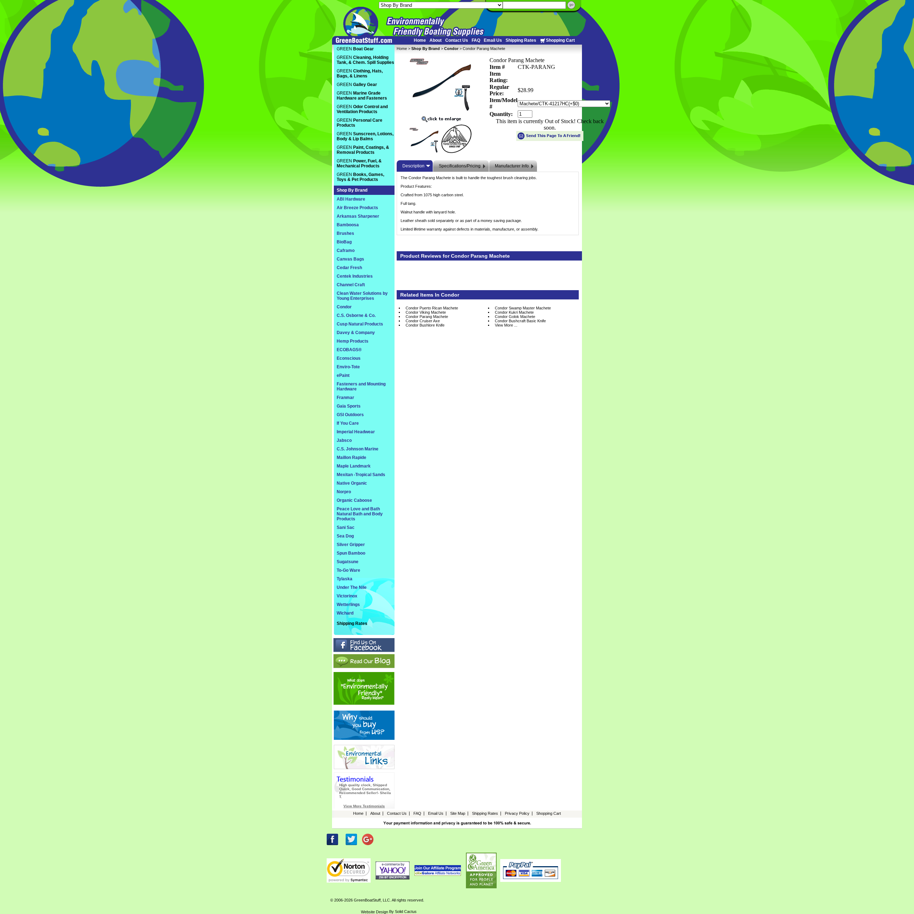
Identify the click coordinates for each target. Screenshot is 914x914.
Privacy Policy (517, 813)
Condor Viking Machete (426, 312)
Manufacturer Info (512, 165)
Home (420, 40)
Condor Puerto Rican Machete (432, 308)
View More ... (506, 325)
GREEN (355, 48)
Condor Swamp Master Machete (523, 308)
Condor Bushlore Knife (425, 325)
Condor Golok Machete (515, 316)
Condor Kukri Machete (514, 312)
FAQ (476, 40)
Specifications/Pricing (460, 165)
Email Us (493, 40)
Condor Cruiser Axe (423, 321)
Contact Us (456, 40)
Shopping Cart (560, 40)
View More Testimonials (364, 806)
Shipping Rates (521, 40)
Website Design (374, 912)
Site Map (457, 813)
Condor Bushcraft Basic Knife (520, 321)
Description (413, 165)
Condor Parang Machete (427, 316)
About (436, 40)
